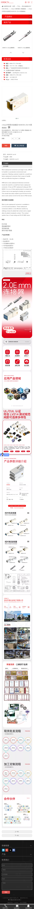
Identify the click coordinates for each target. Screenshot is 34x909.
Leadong (16, 902)
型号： (5, 154)
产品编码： (6, 159)
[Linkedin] (3, 850)
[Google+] (6, 850)
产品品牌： (6, 157)
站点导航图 (23, 902)
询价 (6, 145)
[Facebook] (13, 850)
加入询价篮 (20, 145)
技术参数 (5, 166)
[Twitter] (10, 850)
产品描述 (5, 163)
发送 (6, 892)
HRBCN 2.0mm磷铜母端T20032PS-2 (9, 47)
